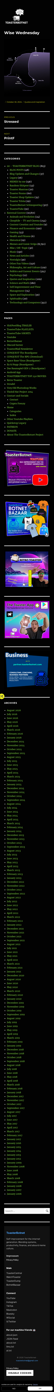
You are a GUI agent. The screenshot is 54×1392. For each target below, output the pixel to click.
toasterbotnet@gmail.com (27, 1361)
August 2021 (13, 944)
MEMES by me (17, 181)
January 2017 (14, 1139)
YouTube (10, 1298)
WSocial (10, 1317)
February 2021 (14, 967)
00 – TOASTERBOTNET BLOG (23, 166)
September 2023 (16, 846)
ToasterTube (17, 209)
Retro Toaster (14, 380)
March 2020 (13, 991)
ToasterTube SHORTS (19, 333)
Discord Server (15, 345)
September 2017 (16, 1108)
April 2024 (12, 819)
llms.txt (10, 1346)
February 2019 (15, 1041)
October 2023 (14, 842)
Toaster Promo (18, 193)
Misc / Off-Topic (19, 248)
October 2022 (14, 889)
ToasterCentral (14, 1273)
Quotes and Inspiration (34, 102)
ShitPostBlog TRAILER (19, 325)
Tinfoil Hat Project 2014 (20, 391)
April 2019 (12, 1034)
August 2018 (13, 1065)
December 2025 (15, 741)
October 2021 (14, 936)
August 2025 (14, 757)
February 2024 (15, 827)
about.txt (11, 1342)
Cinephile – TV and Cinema (25, 220)
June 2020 (12, 983)
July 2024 (12, 807)
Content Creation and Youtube (26, 224)
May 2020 (12, 987)
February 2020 (15, 995)
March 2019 (13, 1037)
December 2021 (15, 928)
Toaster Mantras (19, 189)
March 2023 (13, 870)
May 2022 (12, 909)
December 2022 (15, 881)
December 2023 (15, 835)
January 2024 (14, 831)
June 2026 (12, 718)
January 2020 (14, 998)
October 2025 (14, 749)
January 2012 (14, 1158)
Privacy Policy (12, 1260)
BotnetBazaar (14, 341)
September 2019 (16, 1014)
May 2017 (12, 1123)
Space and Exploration (22, 294)
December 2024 (15, 788)
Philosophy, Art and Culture (25, 267)
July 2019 (12, 1022)
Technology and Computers (25, 302)
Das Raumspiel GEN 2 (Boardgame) (26, 368)
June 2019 (12, 1026)
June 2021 (12, 952)
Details (35, 1384)
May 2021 (12, 956)
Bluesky (10, 1313)
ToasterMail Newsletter (20, 348)
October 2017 (14, 1104)
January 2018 (14, 1092)
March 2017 (13, 1131)
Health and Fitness (20, 236)
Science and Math (19, 283)
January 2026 (14, 737)
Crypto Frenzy (17, 403)
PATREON (12, 426)
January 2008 (14, 1186)
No (13, 1388)
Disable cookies (19, 1373)
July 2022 (12, 901)
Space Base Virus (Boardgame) (23, 360)
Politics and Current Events (24, 271)
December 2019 (15, 1002)
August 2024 (14, 803)
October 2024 (14, 796)
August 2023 (14, 850)
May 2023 (12, 862)
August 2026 (14, 710)
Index (13, 415)
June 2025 (12, 764)
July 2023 (12, 854)
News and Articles (19, 255)
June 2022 (12, 905)
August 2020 (14, 979)
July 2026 (12, 714)
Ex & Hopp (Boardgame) (20, 364)
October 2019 (14, 1010)
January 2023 (14, 878)
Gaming (14, 232)
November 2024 (16, 792)
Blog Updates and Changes (24, 173)
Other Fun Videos (19, 263)
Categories (15, 411)
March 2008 (13, 1178)
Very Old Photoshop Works (21, 387)
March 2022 (13, 917)
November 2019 (15, 1006)
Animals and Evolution (22, 216)
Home (10, 407)
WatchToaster (13, 1277)
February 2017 (14, 1135)
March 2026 (13, 729)
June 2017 (12, 1119)
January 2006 (14, 1193)
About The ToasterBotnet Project (25, 434)
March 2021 (13, 963)
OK (40, 1388)
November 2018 (15, 1053)
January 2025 (14, 784)
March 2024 (13, 823)
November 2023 (15, 839)
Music (13, 251)
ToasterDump (13, 1280)
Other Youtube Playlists (20, 419)
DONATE (11, 430)
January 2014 (14, 1151)
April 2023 (12, 866)
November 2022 (16, 885)
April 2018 (12, 1080)
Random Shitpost (19, 185)
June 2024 (12, 811)
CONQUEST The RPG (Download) (25, 356)
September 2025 (16, 753)
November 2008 (16, 1166)
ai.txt (9, 1350)
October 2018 (14, 1057)
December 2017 (15, 1096)
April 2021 (12, 959)
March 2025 (13, 776)
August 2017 (13, 1112)
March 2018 (13, 1084)
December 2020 (15, 975)
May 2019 (12, 1030)
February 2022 (15, 920)
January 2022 (14, 924)
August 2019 (13, 1018)
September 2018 (16, 1061)
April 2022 (12, 913)
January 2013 (14, 1154)
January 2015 (14, 1147)
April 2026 (12, 725)
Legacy (13, 177)
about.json (11, 1335)
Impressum (12, 1255)
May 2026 (12, 722)
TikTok (9, 1306)
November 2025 (16, 745)
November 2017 (15, 1100)
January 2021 (14, 971)
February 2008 (15, 1182)
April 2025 (12, 772)
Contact (14, 399)
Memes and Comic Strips (23, 244)
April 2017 (12, 1127)
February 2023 (15, 874)
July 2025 (12, 761)
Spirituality (16, 298)
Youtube (11, 337)
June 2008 (12, 1170)
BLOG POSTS (17, 170)
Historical (15, 240)
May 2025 (12, 768)
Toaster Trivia (17, 201)
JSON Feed (12, 1338)
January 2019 (14, 1045)
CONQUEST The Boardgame (22, 352)
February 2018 (14, 1088)
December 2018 (15, 1049)
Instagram (11, 1302)
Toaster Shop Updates (22, 197)
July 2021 (12, 948)
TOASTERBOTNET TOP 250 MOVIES (26, 376)
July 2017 (12, 1115)
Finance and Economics (23, 228)
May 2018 (12, 1076)
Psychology (16, 275)
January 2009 (14, 1162)
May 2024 (12, 815)
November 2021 (15, 932)
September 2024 (16, 800)
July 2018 (12, 1069)
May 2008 (12, 1174)
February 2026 (15, 733)
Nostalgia (15, 259)
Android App (14, 372)
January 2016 (14, 1143)
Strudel (11, 384)
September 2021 (16, 940)
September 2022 (16, 893)
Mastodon (11, 1309)
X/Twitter (11, 1321)
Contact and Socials (17, 395)
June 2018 (12, 1073)
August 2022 (14, 897)
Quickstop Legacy (16, 423)
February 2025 (15, 780)
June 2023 (12, 858)
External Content (16, 212)
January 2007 (14, 1190)
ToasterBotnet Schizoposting (26, 205)
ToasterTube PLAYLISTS (20, 329)
